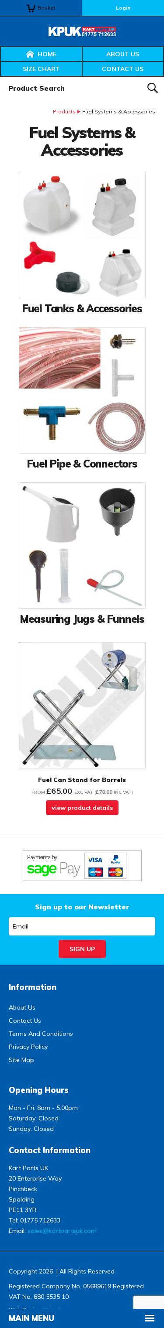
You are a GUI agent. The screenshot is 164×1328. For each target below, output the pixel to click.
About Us (122, 54)
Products (64, 111)
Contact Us (122, 69)
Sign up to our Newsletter (82, 906)
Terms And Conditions (41, 1034)
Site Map (21, 1060)
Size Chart (41, 69)
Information (32, 987)
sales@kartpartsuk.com (62, 1231)
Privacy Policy (28, 1047)
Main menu (31, 1318)
